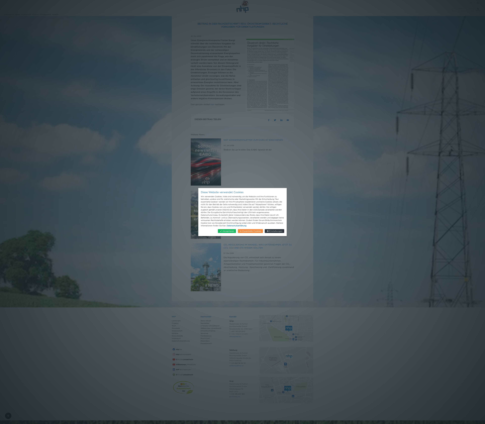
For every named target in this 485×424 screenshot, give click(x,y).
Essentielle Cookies (251, 231)
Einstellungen (276, 231)
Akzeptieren (228, 231)
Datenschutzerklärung (236, 226)
